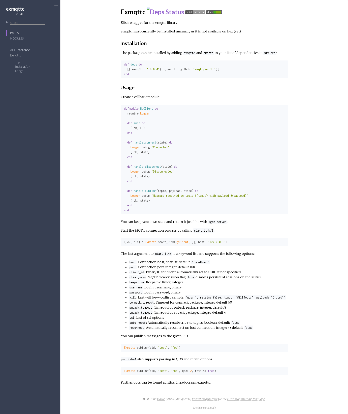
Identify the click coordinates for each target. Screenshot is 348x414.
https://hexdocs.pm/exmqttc (188, 382)
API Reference (20, 50)
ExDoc (161, 399)
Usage (19, 71)
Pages (14, 33)
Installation (22, 66)
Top (17, 62)
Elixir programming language (246, 399)
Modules (17, 38)
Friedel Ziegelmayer (205, 399)
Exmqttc (15, 55)
